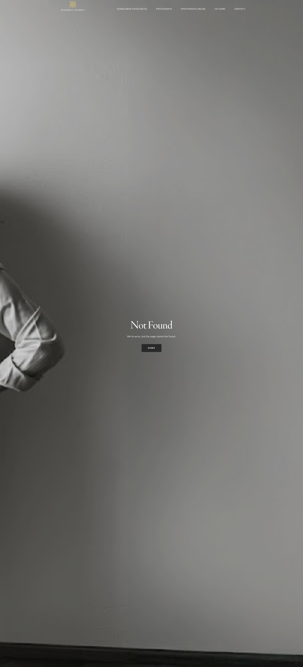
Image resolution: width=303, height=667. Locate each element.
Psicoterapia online (193, 9)
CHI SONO (220, 9)
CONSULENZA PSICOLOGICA (132, 9)
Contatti (240, 9)
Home (151, 348)
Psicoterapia (164, 9)
